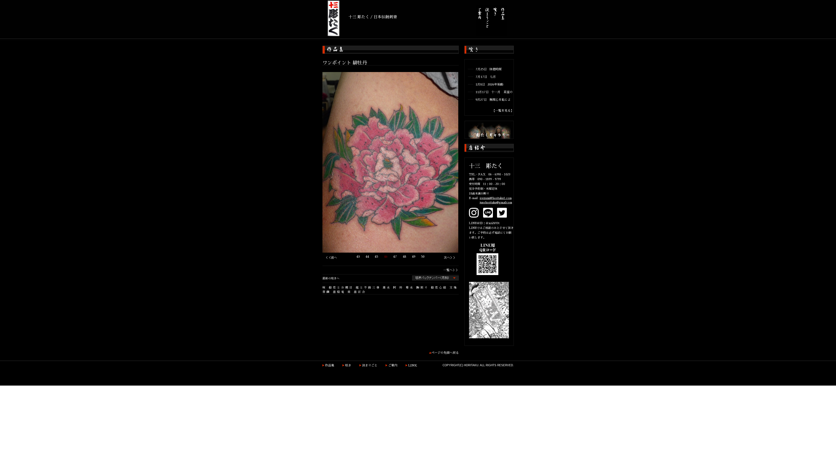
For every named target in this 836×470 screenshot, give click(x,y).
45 (376, 256)
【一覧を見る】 (503, 110)
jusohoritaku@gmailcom (496, 202)
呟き (348, 365)
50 (423, 256)
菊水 (410, 287)
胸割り (422, 287)
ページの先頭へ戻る (445, 352)
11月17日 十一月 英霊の (494, 92)
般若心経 (439, 287)
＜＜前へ (331, 257)
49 (413, 256)
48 (404, 256)
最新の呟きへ (330, 278)
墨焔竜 (339, 291)
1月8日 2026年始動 (489, 84)
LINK (412, 365)
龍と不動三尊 (368, 287)
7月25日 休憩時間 (488, 69)
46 (386, 256)
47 (395, 256)
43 (358, 256)
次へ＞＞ (450, 257)
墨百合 (360, 291)
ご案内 (392, 365)
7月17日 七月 (485, 76)
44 (367, 256)
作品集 (329, 365)
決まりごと (369, 365)
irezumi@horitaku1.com (496, 198)
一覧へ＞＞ (451, 270)
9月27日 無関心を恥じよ (493, 99)
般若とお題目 (341, 287)
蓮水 (387, 287)
